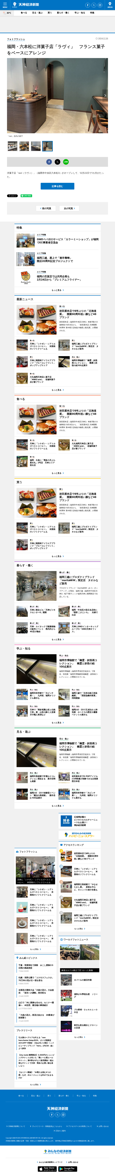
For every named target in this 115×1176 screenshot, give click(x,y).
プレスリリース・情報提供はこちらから (47, 1126)
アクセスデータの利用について (80, 1126)
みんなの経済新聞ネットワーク (57, 1152)
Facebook (87, 5)
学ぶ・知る (80, 12)
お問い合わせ (104, 1126)
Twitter (93, 5)
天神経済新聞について (16, 1126)
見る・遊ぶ (37, 12)
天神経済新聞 (25, 5)
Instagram (100, 5)
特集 (92, 12)
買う (50, 12)
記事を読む (57, 186)
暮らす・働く (63, 12)
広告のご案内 (61, 1131)
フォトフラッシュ (16, 39)
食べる (24, 12)
